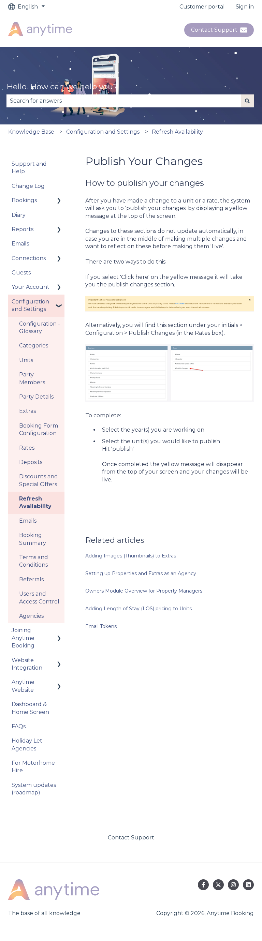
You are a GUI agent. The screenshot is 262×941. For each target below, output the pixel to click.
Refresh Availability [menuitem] (35, 502)
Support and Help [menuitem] (29, 168)
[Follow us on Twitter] (218, 884)
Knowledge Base (31, 132)
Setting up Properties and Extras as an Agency (140, 573)
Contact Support (214, 30)
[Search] (247, 100)
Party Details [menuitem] (36, 396)
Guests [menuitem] (21, 272)
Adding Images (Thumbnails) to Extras (130, 556)
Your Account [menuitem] (30, 287)
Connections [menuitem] (29, 258)
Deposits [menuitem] (30, 462)
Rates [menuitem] (26, 448)
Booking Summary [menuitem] (32, 539)
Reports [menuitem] (22, 229)
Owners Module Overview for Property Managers (143, 591)
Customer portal (202, 6)
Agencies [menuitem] (31, 616)
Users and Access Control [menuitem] (39, 597)
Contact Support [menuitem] (131, 837)
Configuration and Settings (103, 132)
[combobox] (123, 100)
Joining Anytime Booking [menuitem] (23, 638)
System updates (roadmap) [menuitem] (34, 789)
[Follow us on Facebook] (203, 884)
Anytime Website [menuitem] (23, 686)
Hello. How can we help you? (62, 86)
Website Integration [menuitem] (27, 664)
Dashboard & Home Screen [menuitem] (30, 708)
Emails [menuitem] (20, 243)
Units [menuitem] (26, 360)
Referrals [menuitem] (31, 579)
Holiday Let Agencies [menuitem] (27, 744)
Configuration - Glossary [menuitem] (39, 327)
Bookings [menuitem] (24, 200)
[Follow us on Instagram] (233, 884)
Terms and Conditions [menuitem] (33, 561)
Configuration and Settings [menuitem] (30, 305)
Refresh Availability (177, 132)
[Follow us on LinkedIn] (248, 884)
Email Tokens (101, 626)
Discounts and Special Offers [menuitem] (38, 480)
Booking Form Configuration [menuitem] (38, 429)
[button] (59, 201)
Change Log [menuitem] (28, 186)
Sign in (245, 6)
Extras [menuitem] (27, 411)
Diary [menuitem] (19, 215)
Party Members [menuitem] (32, 378)
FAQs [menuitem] (19, 726)
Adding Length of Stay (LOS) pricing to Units (138, 609)
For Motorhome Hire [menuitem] (33, 767)
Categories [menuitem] (33, 345)
